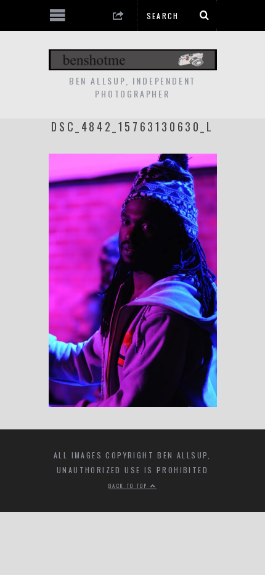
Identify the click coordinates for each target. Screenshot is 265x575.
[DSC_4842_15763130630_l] (133, 403)
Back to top (129, 485)
